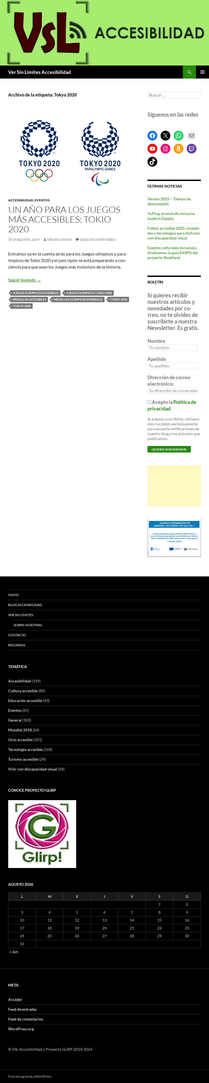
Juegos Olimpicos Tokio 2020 (89, 293)
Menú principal (202, 72)
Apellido (156, 359)
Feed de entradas (22, 1009)
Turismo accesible (23, 759)
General (14, 720)
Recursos (16, 645)
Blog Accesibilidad (25, 605)
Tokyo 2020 (22, 306)
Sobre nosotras (28, 625)
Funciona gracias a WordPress (29, 1076)
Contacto (17, 635)
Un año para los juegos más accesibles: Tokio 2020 (64, 219)
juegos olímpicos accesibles (36, 293)
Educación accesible (25, 700)
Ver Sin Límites (59, 240)
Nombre (156, 341)
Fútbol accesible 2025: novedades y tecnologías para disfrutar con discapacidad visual (173, 233)
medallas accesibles (29, 299)
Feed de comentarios (25, 1019)
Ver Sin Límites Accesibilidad (39, 72)
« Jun (14, 951)
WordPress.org (21, 1028)
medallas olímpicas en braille (78, 299)
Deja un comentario (98, 240)
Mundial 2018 (20, 730)
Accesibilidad (20, 200)
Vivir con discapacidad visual (32, 769)
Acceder (15, 999)
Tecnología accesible (25, 749)
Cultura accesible (23, 690)
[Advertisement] (174, 486)
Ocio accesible (20, 739)
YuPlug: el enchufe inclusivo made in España (171, 216)
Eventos (42, 200)
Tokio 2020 (118, 299)
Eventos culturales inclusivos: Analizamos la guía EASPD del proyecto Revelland (172, 252)
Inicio (13, 595)
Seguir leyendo (24, 279)
